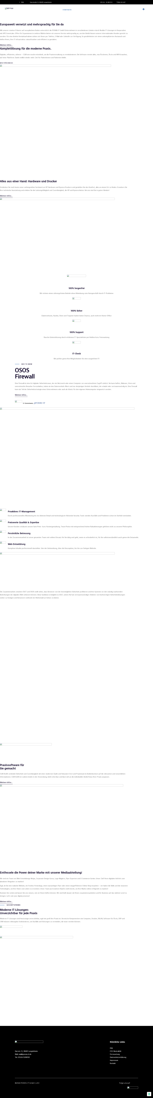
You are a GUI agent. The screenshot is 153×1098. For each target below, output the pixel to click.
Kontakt (113, 1063)
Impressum (114, 1060)
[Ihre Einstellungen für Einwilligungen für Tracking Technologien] (149, 1094)
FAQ (111, 1048)
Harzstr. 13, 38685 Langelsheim (26, 1051)
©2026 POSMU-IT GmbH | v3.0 (27, 1083)
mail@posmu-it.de (25, 1054)
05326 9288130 (24, 1057)
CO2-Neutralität (115, 1051)
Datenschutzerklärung (118, 1057)
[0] (142, 9)
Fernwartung (115, 1054)
